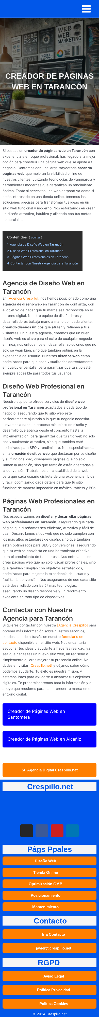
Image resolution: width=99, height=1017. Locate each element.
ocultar (35, 237)
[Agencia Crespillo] (23, 298)
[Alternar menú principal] (86, 9)
